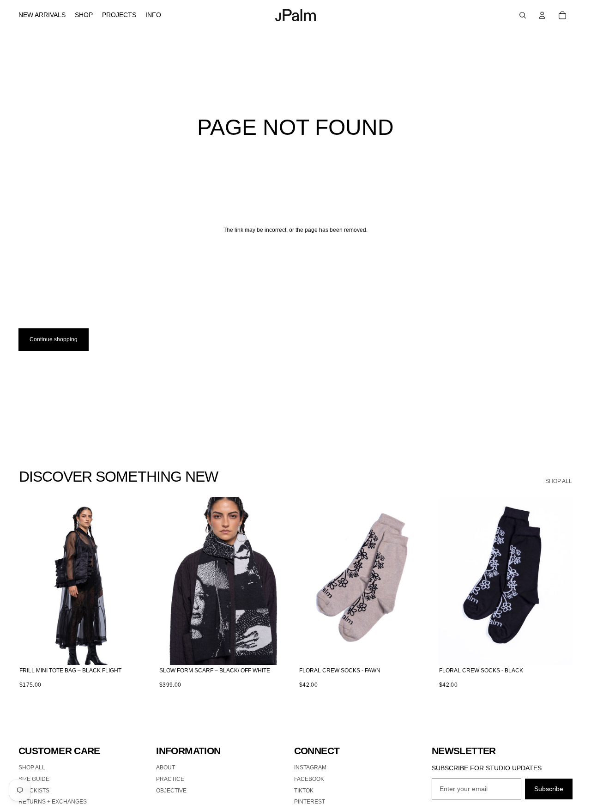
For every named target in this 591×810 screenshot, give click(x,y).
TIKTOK (304, 790)
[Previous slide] (32, 581)
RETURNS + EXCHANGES (52, 801)
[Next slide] (139, 581)
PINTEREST (309, 801)
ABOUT (165, 767)
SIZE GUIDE (33, 779)
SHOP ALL (558, 481)
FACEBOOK (309, 779)
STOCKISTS (33, 790)
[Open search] (523, 15)
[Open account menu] (542, 15)
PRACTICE (170, 779)
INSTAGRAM (310, 767)
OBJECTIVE (171, 790)
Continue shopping (54, 339)
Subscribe (548, 788)
